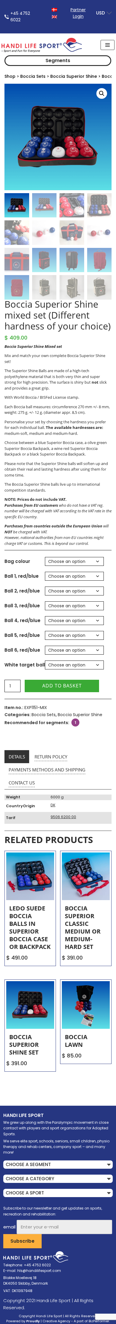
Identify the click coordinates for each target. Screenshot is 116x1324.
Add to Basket (62, 685)
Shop (9, 76)
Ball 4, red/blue (22, 620)
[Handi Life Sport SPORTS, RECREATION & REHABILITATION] (41, 45)
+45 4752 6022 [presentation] (20, 16)
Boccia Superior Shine (73, 76)
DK (53, 805)
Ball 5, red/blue (22, 635)
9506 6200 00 (63, 816)
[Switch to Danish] (54, 9)
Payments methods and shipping (47, 770)
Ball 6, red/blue (22, 650)
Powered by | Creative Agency (38, 1321)
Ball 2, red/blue (22, 591)
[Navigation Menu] (108, 45)
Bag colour (17, 561)
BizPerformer (99, 1321)
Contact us (22, 783)
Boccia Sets (33, 76)
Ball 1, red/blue (21, 576)
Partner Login (78, 13)
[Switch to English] (54, 16)
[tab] (16, 756)
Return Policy (51, 757)
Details (17, 757)
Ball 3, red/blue (22, 606)
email (9, 1227)
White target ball (24, 665)
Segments (58, 60)
